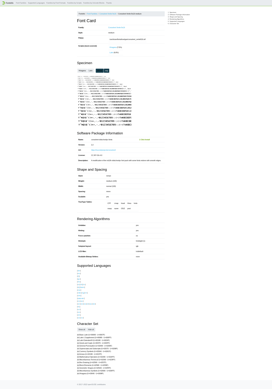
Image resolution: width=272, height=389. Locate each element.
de (79, 271)
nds (79, 293)
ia (78, 284)
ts (78, 307)
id (81, 284)
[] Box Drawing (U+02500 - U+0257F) (91, 362)
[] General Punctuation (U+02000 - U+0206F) (94, 346)
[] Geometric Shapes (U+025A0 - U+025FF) (94, 368)
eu (79, 273)
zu (82, 318)
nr (86, 293)
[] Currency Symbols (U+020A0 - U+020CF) (94, 351)
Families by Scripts (74, 3)
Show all (82, 329)
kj (78, 287)
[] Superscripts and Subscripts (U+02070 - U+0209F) (97, 349)
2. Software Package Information (179, 14)
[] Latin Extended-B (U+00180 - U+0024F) (93, 340)
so (82, 304)
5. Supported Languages (176, 21)
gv (79, 279)
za (79, 318)
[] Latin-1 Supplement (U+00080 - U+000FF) (94, 337)
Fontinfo (9, 3)
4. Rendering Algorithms (176, 19)
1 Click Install (144, 140)
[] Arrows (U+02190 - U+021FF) (89, 354)
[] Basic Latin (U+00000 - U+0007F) (91, 335)
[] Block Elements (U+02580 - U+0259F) (92, 365)
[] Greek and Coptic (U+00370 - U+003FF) (93, 343)
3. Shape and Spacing (175, 17)
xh (79, 315)
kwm (82, 287)
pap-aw (81, 298)
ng (83, 293)
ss (85, 304)
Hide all (91, 329)
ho (79, 282)
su (90, 304)
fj (78, 276)
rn (78, 301)
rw (82, 301)
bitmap (99, 71)
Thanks (109, 3)
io (84, 284)
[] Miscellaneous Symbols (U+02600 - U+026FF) (96, 371)
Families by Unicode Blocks (93, 3)
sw (94, 304)
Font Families (21, 3)
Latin (111, 52)
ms (79, 290)
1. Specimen (172, 12)
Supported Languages (36, 3)
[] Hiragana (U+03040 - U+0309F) (90, 373)
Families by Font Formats (56, 3)
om (79, 295)
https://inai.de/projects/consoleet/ (103, 150)
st (87, 304)
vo (79, 312)
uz (79, 309)
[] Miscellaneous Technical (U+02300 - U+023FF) (96, 360)
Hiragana (113, 47)
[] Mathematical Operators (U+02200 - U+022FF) (96, 357)
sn (79, 304)
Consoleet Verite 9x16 (107, 14)
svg (106, 71)
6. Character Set (173, 23)
